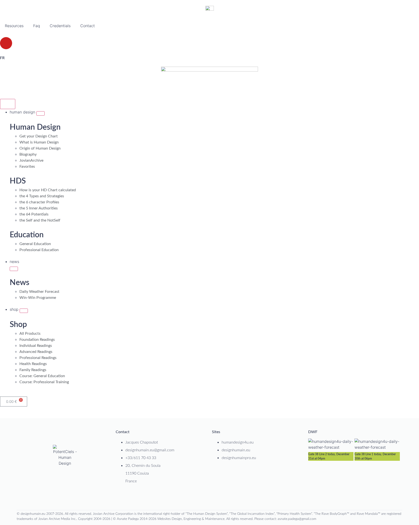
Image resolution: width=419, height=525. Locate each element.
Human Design (35, 127)
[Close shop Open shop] (24, 311)
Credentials (60, 25)
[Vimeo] (228, 497)
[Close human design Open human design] (40, 113)
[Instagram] (206, 497)
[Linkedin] (198, 497)
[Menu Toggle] (7, 104)
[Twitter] (213, 497)
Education (27, 235)
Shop (18, 324)
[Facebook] (191, 497)
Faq (36, 25)
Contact (87, 25)
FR (2, 58)
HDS (18, 181)
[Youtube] (6, 43)
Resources (14, 25)
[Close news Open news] (14, 269)
